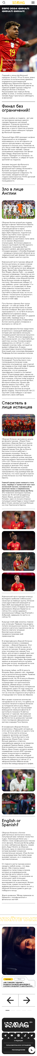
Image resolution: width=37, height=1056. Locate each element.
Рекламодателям (18, 1050)
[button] (10, 1000)
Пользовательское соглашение (18, 1045)
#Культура (7, 63)
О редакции (18, 1040)
